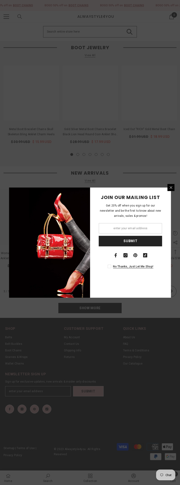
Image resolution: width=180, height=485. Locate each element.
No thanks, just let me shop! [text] (133, 266)
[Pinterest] (135, 255)
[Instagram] (126, 255)
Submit (130, 241)
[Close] (171, 187)
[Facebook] (116, 255)
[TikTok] (145, 255)
